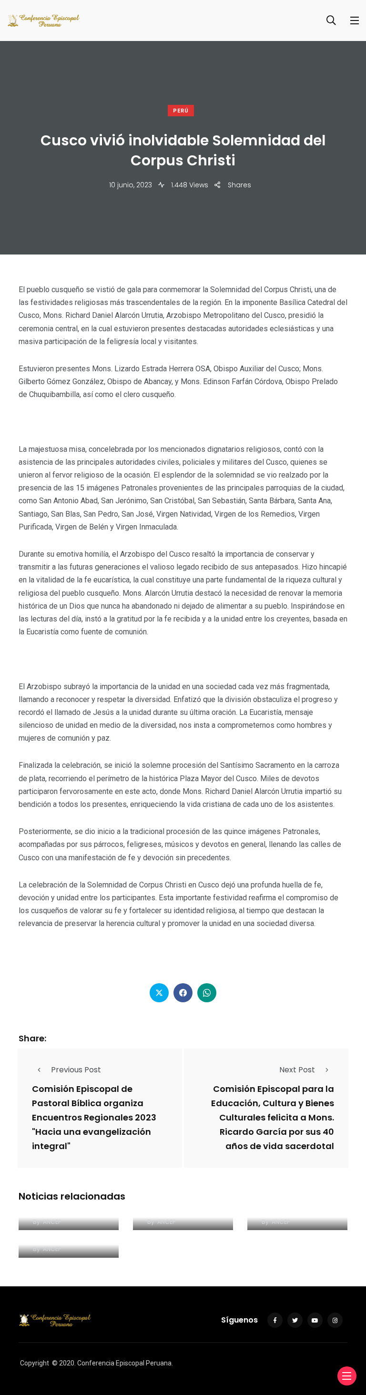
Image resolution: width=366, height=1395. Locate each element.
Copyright (34, 1363)
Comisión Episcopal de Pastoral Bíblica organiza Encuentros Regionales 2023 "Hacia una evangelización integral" (94, 1117)
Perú (181, 111)
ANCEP (52, 1222)
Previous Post (76, 1069)
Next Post (297, 1069)
